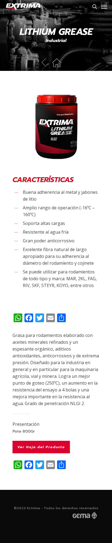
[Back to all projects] (56, 60)
